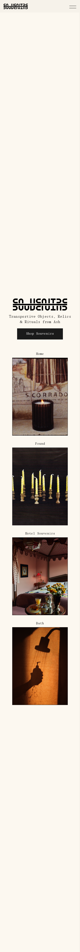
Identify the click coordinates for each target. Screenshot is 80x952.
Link (16, 354)
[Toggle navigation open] (72, 6)
